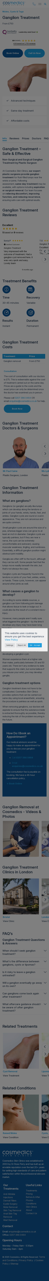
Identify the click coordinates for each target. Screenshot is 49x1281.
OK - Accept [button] (35, 645)
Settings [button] (9, 645)
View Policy (11, 639)
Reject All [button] (22, 645)
